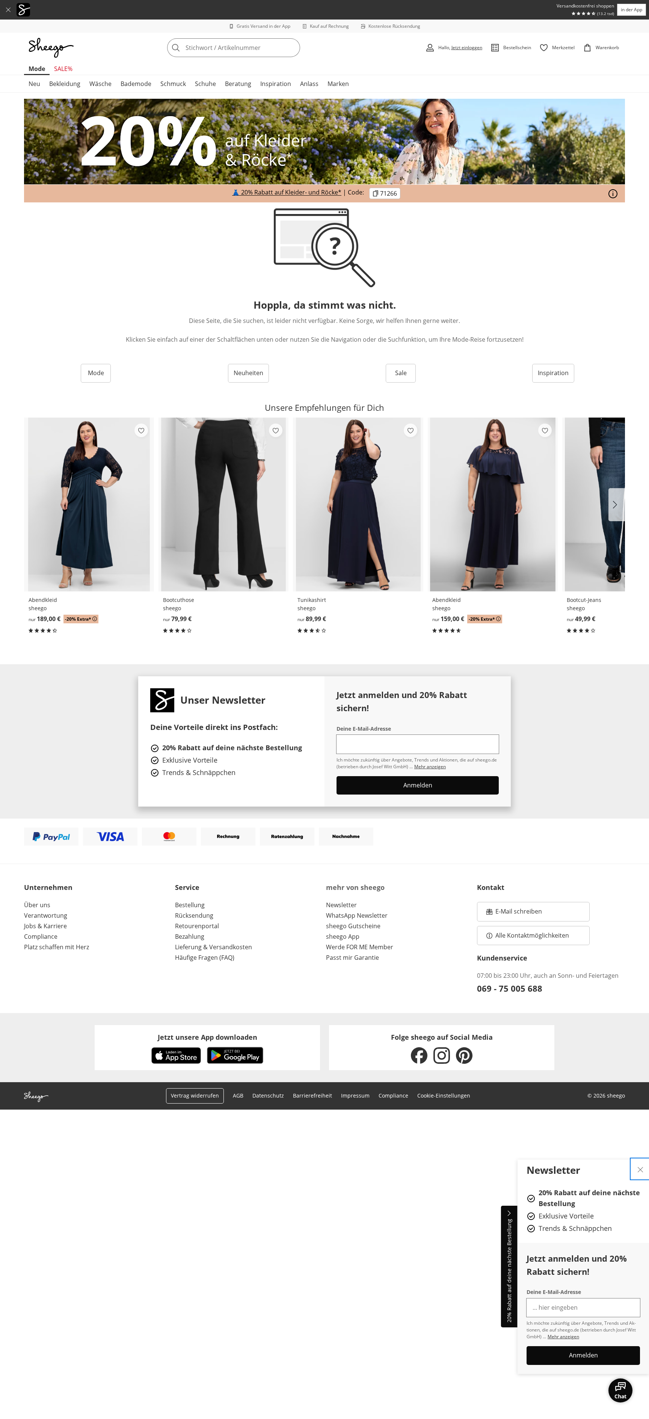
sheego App (342, 936)
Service (187, 887)
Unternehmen (48, 887)
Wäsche (100, 84)
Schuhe (205, 84)
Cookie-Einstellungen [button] (443, 1095)
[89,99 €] (358, 504)
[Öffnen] (613, 194)
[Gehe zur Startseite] (51, 48)
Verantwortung (45, 915)
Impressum (355, 1095)
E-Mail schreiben (514, 913)
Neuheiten (248, 373)
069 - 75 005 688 (509, 988)
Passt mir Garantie (352, 957)
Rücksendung (194, 915)
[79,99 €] (223, 504)
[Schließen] (8, 10)
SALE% (63, 69)
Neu (34, 84)
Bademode (136, 84)
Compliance (40, 936)
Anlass (309, 84)
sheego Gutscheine (353, 926)
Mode (37, 69)
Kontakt (490, 887)
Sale (401, 373)
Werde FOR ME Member (359, 947)
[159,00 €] (493, 504)
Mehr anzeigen (563, 1336)
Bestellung (190, 905)
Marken (338, 84)
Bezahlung (189, 936)
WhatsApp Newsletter (357, 915)
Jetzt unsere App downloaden (207, 1037)
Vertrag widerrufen (195, 1095)
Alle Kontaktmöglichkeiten (532, 935)
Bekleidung (64, 84)
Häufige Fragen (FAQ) (204, 957)
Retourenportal (197, 926)
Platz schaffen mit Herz (56, 947)
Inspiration (275, 84)
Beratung (238, 84)
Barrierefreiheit (312, 1095)
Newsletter (341, 905)
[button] (616, 504)
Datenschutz (268, 1095)
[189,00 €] (89, 504)
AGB (238, 1095)
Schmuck (173, 84)
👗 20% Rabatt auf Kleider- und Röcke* (286, 192)
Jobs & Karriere (45, 926)
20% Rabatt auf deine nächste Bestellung (509, 1271)
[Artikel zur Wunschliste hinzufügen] (141, 430)
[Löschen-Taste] (292, 48)
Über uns (37, 905)
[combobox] (250, 48)
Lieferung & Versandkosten (213, 947)
